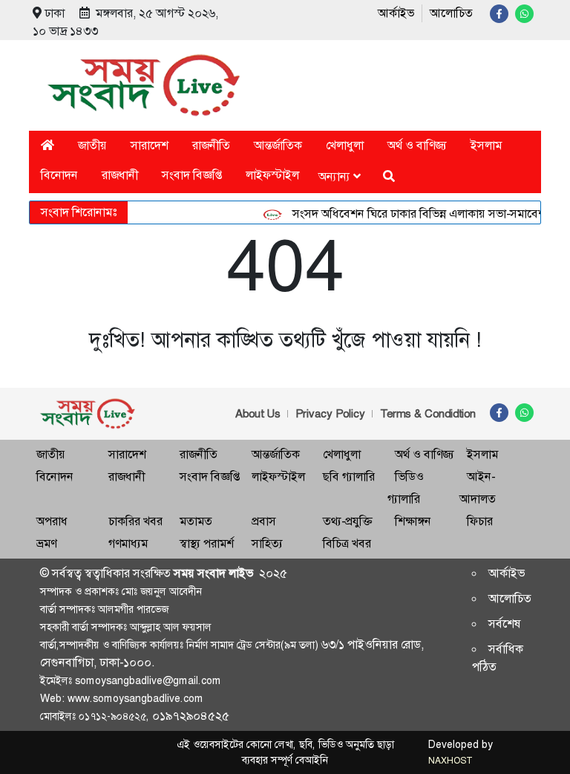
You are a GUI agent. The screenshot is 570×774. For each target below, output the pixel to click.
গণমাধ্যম (128, 543)
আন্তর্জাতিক (278, 145)
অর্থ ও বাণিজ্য (417, 145)
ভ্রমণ (46, 543)
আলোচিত (451, 13)
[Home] (47, 145)
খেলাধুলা (345, 145)
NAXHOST (449, 761)
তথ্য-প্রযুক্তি (347, 521)
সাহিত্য (267, 543)
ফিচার (480, 521)
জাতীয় (92, 145)
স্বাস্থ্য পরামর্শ (207, 543)
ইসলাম (486, 145)
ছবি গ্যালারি (349, 476)
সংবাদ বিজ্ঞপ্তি (192, 175)
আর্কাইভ (396, 13)
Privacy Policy (330, 413)
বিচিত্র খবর (347, 543)
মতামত (196, 521)
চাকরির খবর (135, 521)
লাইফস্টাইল (272, 175)
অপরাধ (52, 521)
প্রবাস (264, 521)
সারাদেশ (149, 145)
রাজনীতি (211, 145)
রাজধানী (120, 175)
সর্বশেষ (504, 623)
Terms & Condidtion (428, 413)
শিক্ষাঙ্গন (413, 521)
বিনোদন (59, 175)
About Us (258, 413)
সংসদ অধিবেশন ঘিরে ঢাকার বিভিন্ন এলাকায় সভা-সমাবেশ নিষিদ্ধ (428, 213)
